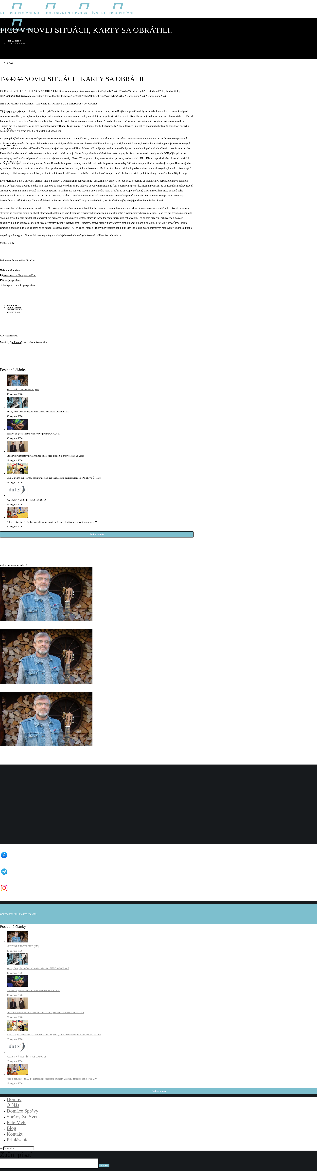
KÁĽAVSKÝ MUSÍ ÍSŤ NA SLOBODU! (26, 500)
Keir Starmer (14, 307)
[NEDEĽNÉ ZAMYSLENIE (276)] (17, 385)
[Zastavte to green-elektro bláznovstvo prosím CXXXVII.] (17, 429)
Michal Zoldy (14, 310)
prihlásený (16, 342)
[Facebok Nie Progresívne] (48, 859)
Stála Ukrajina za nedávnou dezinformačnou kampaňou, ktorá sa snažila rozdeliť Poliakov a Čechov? (54, 478)
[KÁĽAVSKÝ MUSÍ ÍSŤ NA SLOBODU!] (17, 495)
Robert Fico (13, 312)
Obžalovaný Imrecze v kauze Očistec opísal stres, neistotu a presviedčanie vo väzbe (45, 456)
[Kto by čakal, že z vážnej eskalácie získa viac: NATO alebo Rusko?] (17, 407)
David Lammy (13, 305)
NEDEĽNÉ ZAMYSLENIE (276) (23, 389)
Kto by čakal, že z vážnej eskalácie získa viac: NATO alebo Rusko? (38, 411)
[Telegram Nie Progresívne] (48, 875)
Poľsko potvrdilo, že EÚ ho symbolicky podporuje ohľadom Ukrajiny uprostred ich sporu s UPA (52, 522)
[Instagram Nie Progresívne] (48, 892)
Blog (9, 19)
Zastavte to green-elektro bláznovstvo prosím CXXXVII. (33, 434)
